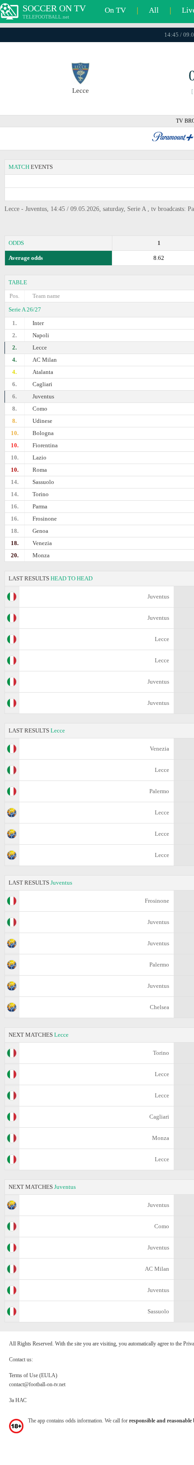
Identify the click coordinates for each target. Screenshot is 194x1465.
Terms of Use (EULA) (33, 1375)
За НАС (18, 1400)
